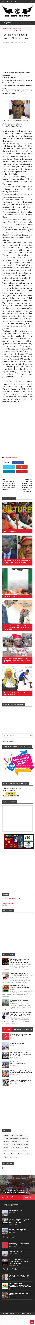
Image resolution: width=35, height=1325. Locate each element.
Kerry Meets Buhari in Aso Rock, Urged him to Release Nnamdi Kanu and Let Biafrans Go (20, 1014)
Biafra (26, 1135)
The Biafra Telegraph (7, 1313)
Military (6, 1147)
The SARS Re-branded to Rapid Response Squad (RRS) (20, 1081)
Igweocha (6, 1144)
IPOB (13, 1144)
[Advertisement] (17, 57)
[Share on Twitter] (9, 467)
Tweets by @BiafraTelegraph (11, 898)
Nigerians (6, 1151)
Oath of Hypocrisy (10, 531)
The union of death (10, 596)
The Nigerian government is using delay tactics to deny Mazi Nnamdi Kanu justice (17, 562)
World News (13, 1157)
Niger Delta (19, 1147)
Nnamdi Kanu (17, 28)
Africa (13, 1135)
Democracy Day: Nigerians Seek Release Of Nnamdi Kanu (20, 1035)
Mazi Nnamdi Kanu (22, 1144)
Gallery (21, 1141)
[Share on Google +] (22, 467)
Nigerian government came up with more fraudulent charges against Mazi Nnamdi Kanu (16, 627)
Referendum (21, 1154)
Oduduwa (24, 1151)
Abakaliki (6, 1135)
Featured (10, 28)
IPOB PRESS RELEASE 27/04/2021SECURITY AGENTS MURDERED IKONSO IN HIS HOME (20, 1285)
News (12, 1147)
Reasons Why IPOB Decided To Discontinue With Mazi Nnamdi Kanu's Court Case (20, 1054)
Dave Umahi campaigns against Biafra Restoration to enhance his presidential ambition (17, 660)
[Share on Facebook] (18, 462)
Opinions (6, 1154)
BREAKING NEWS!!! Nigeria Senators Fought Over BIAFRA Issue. (20, 987)
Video (5, 1157)
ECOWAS (6, 1141)
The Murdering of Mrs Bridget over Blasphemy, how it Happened (21, 974)
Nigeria (27, 1147)
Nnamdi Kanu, (22, 42)
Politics (13, 1154)
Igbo (27, 1141)
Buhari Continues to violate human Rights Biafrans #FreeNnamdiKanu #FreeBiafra (20, 960)
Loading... (5, 905)
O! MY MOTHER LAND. (10, 78)
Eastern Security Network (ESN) (19, 1138)
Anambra (20, 1135)
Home (5, 28)
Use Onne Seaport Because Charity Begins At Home (19, 1062)
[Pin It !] (22, 471)
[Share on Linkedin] (9, 471)
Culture (6, 1138)
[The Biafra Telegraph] (17, 12)
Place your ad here (8, 903)
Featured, (15, 42)
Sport (29, 1154)
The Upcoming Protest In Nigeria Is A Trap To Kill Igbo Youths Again (21, 1071)
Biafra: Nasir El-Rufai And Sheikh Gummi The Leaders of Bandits (19, 1276)
